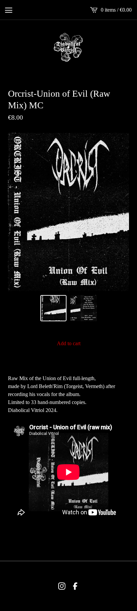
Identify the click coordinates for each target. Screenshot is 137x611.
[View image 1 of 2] (53, 308)
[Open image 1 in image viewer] (68, 212)
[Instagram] (62, 586)
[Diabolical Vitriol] (68, 47)
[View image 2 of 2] (83, 308)
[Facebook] (75, 586)
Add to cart (68, 343)
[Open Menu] (8, 10)
